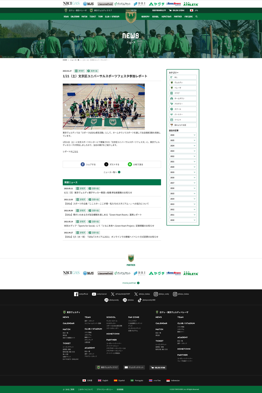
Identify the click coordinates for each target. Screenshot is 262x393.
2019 (172, 172)
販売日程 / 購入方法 (69, 352)
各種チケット (67, 357)
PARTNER (178, 17)
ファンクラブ (132, 321)
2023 (172, 151)
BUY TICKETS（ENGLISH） (71, 359)
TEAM (100, 17)
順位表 (65, 335)
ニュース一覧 (74, 60)
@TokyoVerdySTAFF (123, 294)
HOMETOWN (166, 17)
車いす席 (65, 354)
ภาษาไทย (157, 380)
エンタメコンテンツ (134, 328)
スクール (94, 71)
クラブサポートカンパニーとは (116, 348)
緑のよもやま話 (180, 125)
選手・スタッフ (89, 321)
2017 (172, 183)
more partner (129, 283)
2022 (172, 156)
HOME (65, 60)
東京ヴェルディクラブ (103, 10)
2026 (172, 135)
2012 (172, 209)
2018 (172, 177)
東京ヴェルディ (73, 312)
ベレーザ (178, 88)
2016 (172, 188)
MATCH (85, 17)
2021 (172, 161)
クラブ (81, 71)
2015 (172, 193)
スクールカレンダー (112, 328)
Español (122, 380)
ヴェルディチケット (136, 367)
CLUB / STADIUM (112, 17)
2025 (172, 140)
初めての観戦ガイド (69, 338)
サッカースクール (111, 321)
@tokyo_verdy (164, 294)
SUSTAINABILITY (159, 10)
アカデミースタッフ (91, 356)
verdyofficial (83, 294)
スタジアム (88, 335)
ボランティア (89, 340)
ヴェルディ (179, 82)
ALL (176, 77)
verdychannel (102, 294)
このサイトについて (85, 389)
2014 (172, 199)
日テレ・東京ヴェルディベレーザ (174, 312)
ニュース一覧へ (110, 172)
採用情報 (120, 389)
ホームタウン (179, 98)
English (105, 380)
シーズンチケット (68, 347)
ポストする (114, 164)
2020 (172, 167)
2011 (172, 215)
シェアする (91, 164)
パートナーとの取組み (113, 353)
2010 (172, 220)
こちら (75, 151)
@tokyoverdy (114, 300)
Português (139, 380)
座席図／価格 (160, 347)
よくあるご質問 (68, 389)
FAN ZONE (189, 17)
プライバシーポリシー (105, 389)
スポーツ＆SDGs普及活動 (114, 326)
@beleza (131, 300)
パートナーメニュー (112, 346)
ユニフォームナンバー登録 (93, 323)
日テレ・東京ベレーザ (78, 10)
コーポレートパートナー (113, 343)
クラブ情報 (88, 332)
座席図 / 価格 (67, 349)
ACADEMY (145, 17)
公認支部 (87, 342)
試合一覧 (65, 333)
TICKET (93, 17)
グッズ (130, 326)
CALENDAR (75, 17)
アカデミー (179, 104)
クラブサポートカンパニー (114, 351)
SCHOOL (155, 17)
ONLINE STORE (178, 10)
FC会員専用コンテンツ (135, 323)
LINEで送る (138, 164)
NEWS (66, 17)
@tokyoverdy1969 (149, 300)
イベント (178, 119)
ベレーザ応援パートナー (184, 361)
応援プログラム (133, 331)
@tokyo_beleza (144, 294)
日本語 (89, 380)
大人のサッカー (111, 323)
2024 (172, 145)
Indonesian (175, 380)
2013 (172, 204)
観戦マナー (88, 337)
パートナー (179, 114)
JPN (196, 10)
